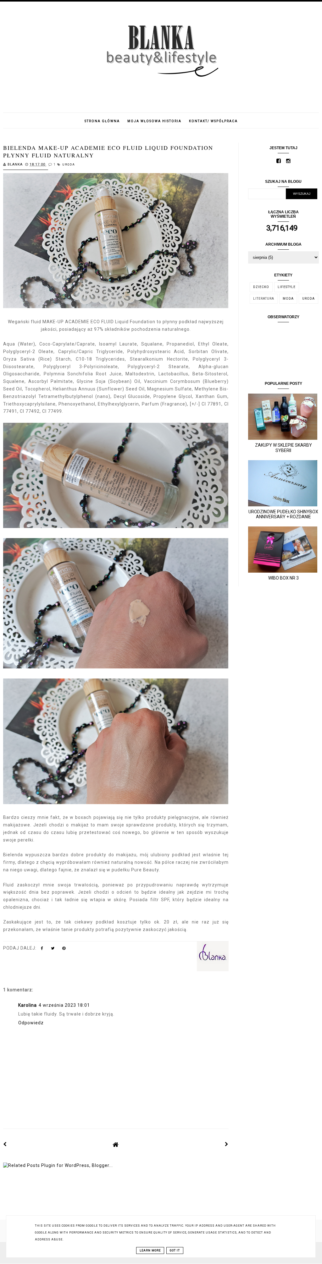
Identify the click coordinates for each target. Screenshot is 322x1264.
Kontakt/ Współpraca (213, 121)
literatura (263, 298)
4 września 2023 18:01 (64, 1005)
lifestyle (287, 287)
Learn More (150, 1250)
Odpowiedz (31, 1022)
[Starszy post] (227, 1144)
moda (288, 298)
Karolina (27, 1005)
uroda (68, 164)
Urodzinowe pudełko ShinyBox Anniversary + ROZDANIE (283, 514)
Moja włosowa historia (154, 121)
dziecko (261, 287)
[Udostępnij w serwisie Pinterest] (64, 949)
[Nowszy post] (5, 1144)
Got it (175, 1250)
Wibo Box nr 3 (283, 577)
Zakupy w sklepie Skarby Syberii (283, 448)
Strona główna (102, 121)
